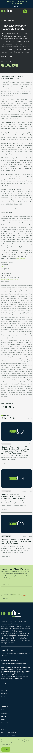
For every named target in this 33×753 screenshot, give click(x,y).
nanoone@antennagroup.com (10, 279)
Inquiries (15, 6)
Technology (4, 710)
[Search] (25, 11)
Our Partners (5, 696)
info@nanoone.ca (6, 267)
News (3, 719)
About (3, 687)
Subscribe (4, 598)
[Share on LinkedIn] (9, 65)
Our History (4, 690)
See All (27, 418)
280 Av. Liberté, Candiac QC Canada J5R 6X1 (14, 663)
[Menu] (30, 11)
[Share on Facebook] (16, 65)
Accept (6, 749)
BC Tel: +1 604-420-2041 (8, 732)
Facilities (3, 716)
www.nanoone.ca (21, 258)
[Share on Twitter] (13, 65)
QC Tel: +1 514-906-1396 (8, 735)
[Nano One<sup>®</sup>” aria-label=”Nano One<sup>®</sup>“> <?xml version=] (6, 11)
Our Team (4, 693)
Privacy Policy (16, 594)
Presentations (5, 723)
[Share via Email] (6, 65)
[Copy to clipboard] (2, 65)
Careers (3, 700)
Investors (4, 713)
